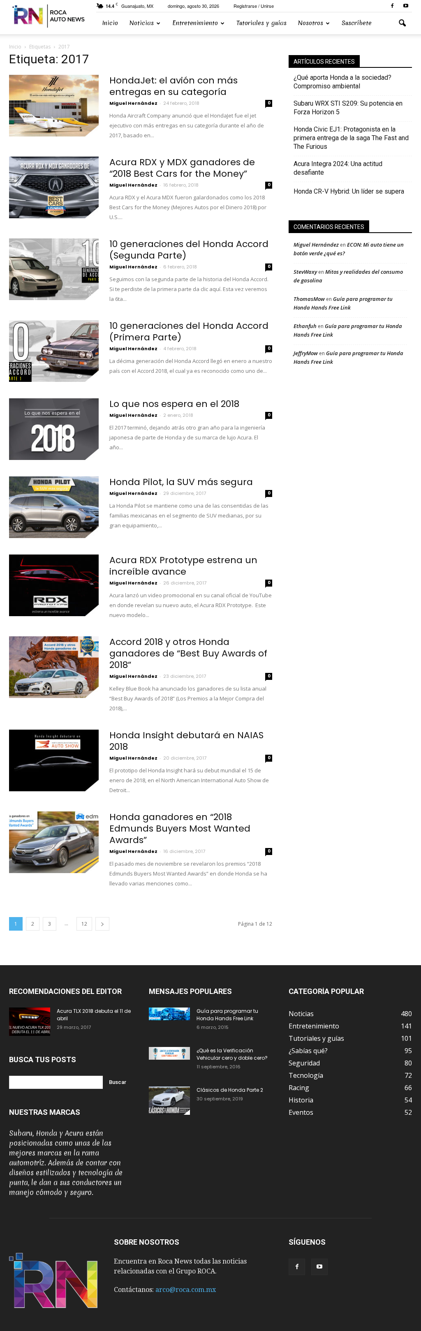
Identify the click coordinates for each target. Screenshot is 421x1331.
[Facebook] (392, 6)
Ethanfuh (305, 326)
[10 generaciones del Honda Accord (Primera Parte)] (54, 351)
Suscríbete (357, 23)
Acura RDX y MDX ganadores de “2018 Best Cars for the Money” (182, 168)
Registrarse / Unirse (254, 5)
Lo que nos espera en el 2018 (174, 403)
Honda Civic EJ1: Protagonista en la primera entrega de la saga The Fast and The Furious (351, 137)
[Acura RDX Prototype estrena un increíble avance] (54, 585)
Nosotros (310, 23)
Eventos (301, 1112)
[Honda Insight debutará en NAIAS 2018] (54, 760)
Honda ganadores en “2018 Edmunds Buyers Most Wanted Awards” (179, 828)
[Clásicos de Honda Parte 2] (169, 1100)
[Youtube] (406, 6)
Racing (299, 1087)
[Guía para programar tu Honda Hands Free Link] (169, 1013)
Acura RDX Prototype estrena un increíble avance (183, 566)
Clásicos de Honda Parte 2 (230, 1089)
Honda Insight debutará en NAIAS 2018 (186, 741)
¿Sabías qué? (308, 1050)
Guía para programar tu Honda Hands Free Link (227, 1014)
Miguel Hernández (133, 103)
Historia (301, 1100)
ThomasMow (309, 299)
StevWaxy (305, 271)
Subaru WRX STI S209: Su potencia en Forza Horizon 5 (348, 107)
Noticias (142, 23)
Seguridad (304, 1063)
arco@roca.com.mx (185, 1290)
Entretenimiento (195, 23)
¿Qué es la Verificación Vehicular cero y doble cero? (232, 1054)
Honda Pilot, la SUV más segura (181, 482)
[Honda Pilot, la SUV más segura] (54, 507)
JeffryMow (306, 353)
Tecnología (306, 1075)
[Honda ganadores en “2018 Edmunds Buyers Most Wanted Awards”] (54, 842)
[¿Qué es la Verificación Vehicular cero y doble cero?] (169, 1053)
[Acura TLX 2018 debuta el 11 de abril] (29, 1021)
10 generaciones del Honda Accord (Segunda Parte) (188, 250)
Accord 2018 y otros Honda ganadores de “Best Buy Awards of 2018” (188, 653)
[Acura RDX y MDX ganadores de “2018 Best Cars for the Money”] (54, 187)
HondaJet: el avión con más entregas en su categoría (173, 86)
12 (84, 923)
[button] (402, 23)
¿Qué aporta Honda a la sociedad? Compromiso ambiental (342, 82)
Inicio (110, 23)
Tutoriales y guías (261, 23)
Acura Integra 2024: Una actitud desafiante (338, 168)
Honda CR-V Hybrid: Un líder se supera (349, 191)
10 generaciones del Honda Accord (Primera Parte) (188, 331)
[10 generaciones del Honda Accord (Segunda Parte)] (54, 269)
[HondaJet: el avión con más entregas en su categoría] (54, 105)
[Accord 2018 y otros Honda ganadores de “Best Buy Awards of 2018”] (54, 667)
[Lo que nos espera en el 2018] (54, 429)
